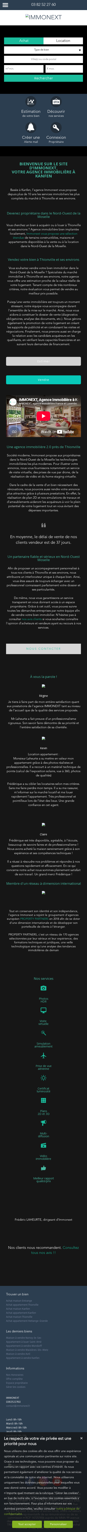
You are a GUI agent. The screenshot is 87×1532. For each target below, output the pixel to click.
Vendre (43, 380)
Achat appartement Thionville (22, 1304)
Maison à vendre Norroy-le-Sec (23, 1337)
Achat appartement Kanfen (21, 1312)
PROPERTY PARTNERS (34, 919)
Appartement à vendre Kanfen (22, 1358)
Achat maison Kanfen (18, 1308)
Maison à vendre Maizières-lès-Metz (27, 1350)
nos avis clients (32, 619)
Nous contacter (43, 648)
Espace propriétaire (17, 1383)
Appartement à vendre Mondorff (24, 1346)
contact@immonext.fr (18, 1406)
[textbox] (43, 59)
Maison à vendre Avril (18, 1354)
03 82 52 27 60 (43, 5)
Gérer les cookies (15, 1387)
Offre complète (14, 1379)
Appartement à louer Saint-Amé (23, 1341)
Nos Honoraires (14, 1375)
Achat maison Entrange (19, 1300)
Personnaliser (58, 1524)
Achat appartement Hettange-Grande (27, 1321)
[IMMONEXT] (43, 18)
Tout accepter (27, 1524)
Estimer (43, 361)
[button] (24, 40)
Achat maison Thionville (19, 1317)
